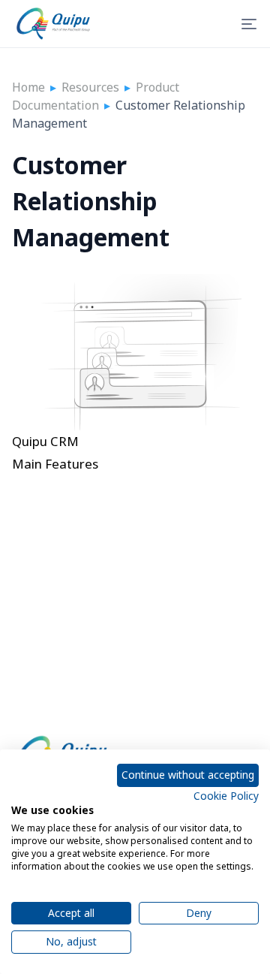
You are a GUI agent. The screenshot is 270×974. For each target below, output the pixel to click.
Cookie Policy (226, 796)
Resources (90, 87)
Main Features (55, 463)
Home (28, 87)
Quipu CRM (45, 441)
